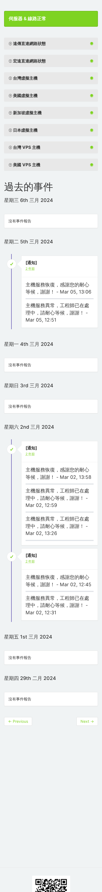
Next (87, 721)
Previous (18, 721)
